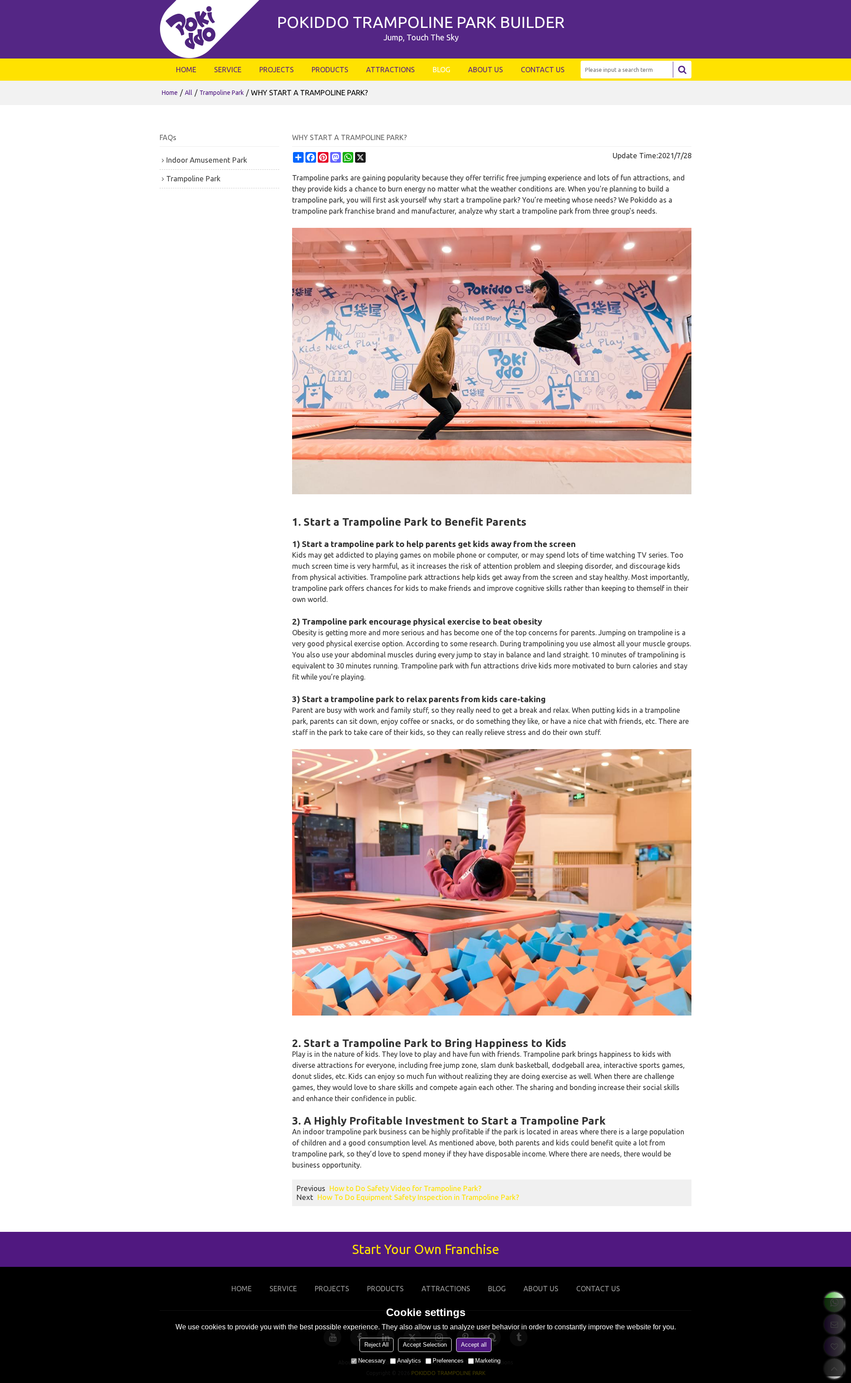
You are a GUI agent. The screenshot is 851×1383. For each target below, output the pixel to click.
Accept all (474, 1344)
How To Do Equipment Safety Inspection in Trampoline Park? (418, 1197)
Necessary (372, 1360)
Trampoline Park (221, 92)
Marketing (487, 1360)
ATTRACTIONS (390, 70)
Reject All (376, 1344)
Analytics (409, 1360)
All (188, 92)
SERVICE (228, 70)
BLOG (441, 70)
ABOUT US (485, 70)
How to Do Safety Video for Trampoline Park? (405, 1188)
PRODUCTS (330, 70)
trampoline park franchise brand (343, 211)
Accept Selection (425, 1344)
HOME (186, 70)
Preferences (448, 1360)
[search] (682, 70)
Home (170, 92)
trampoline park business (366, 1132)
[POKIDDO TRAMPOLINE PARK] (214, 29)
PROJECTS (276, 70)
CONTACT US (543, 70)
